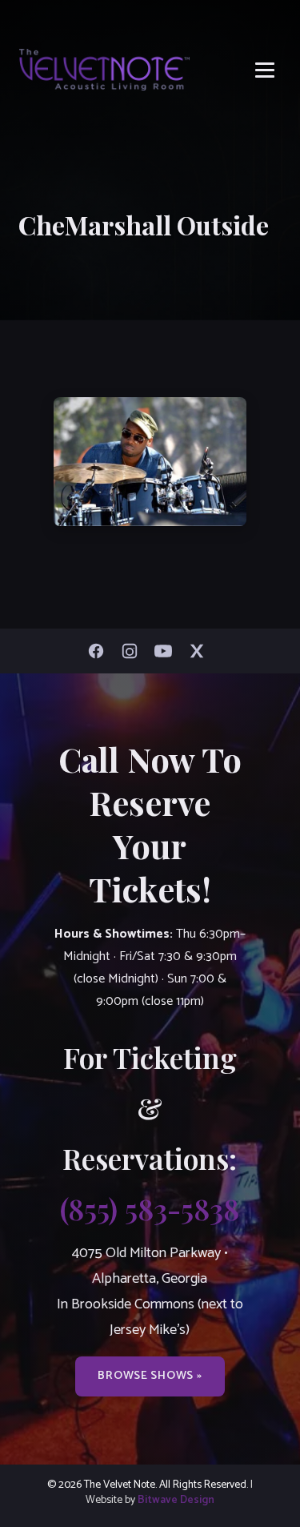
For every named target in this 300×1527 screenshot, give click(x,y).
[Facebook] (100, 651)
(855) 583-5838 (149, 1208)
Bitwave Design (176, 1500)
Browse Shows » (150, 1375)
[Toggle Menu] (265, 70)
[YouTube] (167, 651)
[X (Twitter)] (201, 651)
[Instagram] (133, 651)
